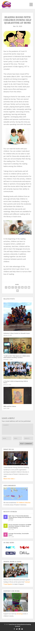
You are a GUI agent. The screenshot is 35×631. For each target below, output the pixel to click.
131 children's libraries (23, 502)
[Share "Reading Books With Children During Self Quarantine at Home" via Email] (29, 287)
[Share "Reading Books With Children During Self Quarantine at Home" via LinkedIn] (22, 287)
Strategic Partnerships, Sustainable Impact (18, 534)
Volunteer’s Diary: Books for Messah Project (17, 333)
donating (19, 614)
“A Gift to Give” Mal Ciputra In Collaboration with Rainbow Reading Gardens (17, 356)
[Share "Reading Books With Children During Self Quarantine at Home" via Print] (17, 290)
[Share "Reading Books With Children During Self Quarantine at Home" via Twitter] (9, 287)
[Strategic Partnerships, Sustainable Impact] (6, 535)
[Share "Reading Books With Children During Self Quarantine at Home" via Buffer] (25, 287)
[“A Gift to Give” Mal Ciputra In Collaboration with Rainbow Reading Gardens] (18, 346)
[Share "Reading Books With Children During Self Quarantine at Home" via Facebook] (6, 287)
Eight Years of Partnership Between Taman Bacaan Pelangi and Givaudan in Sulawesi (19, 517)
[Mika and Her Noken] (18, 395)
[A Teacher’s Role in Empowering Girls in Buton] (18, 370)
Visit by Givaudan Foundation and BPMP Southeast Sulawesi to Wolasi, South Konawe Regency (19, 526)
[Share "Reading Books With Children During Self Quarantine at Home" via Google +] (12, 287)
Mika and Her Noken (10, 406)
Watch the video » (9, 479)
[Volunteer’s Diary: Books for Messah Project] (18, 316)
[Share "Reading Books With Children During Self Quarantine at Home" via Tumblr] (16, 287)
